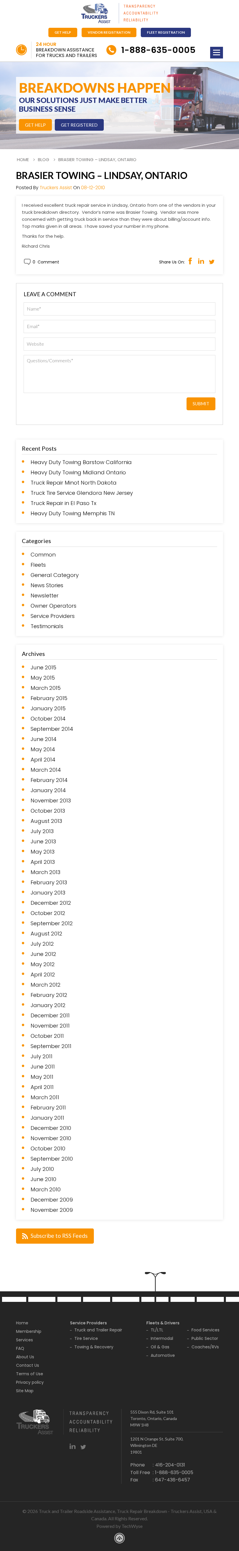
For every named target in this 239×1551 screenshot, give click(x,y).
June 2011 (43, 1066)
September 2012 (52, 923)
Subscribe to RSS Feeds (59, 1235)
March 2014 (46, 769)
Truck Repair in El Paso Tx (63, 503)
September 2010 (52, 1158)
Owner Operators (53, 605)
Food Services (205, 1330)
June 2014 (44, 739)
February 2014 (49, 780)
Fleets (38, 564)
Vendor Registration (109, 32)
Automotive (163, 1355)
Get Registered (79, 124)
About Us (25, 1357)
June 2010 (43, 1179)
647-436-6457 (172, 1479)
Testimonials (47, 626)
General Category (55, 575)
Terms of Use (29, 1374)
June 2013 (43, 841)
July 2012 (42, 943)
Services (24, 1340)
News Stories (47, 585)
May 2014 (43, 749)
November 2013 (51, 800)
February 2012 (49, 995)
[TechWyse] (119, 1539)
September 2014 (52, 729)
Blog (43, 159)
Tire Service (86, 1338)
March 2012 (46, 984)
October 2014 (48, 718)
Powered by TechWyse (119, 1526)
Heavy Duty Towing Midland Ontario (78, 472)
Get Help (63, 32)
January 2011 (47, 1117)
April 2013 (43, 862)
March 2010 (46, 1189)
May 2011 (42, 1076)
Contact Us (27, 1365)
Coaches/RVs (205, 1347)
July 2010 (42, 1169)
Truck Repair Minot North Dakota (74, 482)
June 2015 (43, 667)
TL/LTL (157, 1330)
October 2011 (47, 1036)
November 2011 (50, 1025)
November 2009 (52, 1210)
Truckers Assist (56, 187)
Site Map (25, 1391)
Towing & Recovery (93, 1347)
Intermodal (162, 1338)
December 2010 (51, 1128)
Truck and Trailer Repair (98, 1330)
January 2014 (48, 790)
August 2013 (46, 821)
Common (43, 554)
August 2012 (46, 933)
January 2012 (48, 1005)
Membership (28, 1331)
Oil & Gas (160, 1347)
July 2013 (42, 831)
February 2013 (49, 882)
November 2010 (51, 1138)
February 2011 (48, 1107)
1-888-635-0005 (158, 50)
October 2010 (48, 1148)
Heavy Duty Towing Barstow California (81, 462)
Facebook (190, 261)
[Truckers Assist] (119, 14)
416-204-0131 (170, 1465)
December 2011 (50, 1015)
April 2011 (42, 1087)
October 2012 (48, 913)
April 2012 (43, 974)
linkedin (72, 1446)
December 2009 (52, 1199)
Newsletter (45, 595)
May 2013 (43, 851)
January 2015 (48, 708)
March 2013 (45, 872)
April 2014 (43, 759)
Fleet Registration (166, 32)
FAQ (20, 1348)
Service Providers (53, 616)
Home (23, 159)
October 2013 (48, 810)
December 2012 (51, 903)
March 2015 (46, 688)
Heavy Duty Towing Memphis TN (73, 513)
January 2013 (48, 892)
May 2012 (43, 964)
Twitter (211, 261)
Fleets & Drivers (163, 1323)
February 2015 (49, 698)
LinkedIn (201, 261)
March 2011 (45, 1097)
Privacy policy (30, 1382)
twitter (83, 1446)
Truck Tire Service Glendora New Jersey (82, 493)
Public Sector (204, 1338)
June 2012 (43, 954)
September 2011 (51, 1046)
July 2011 (41, 1056)
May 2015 (43, 677)
